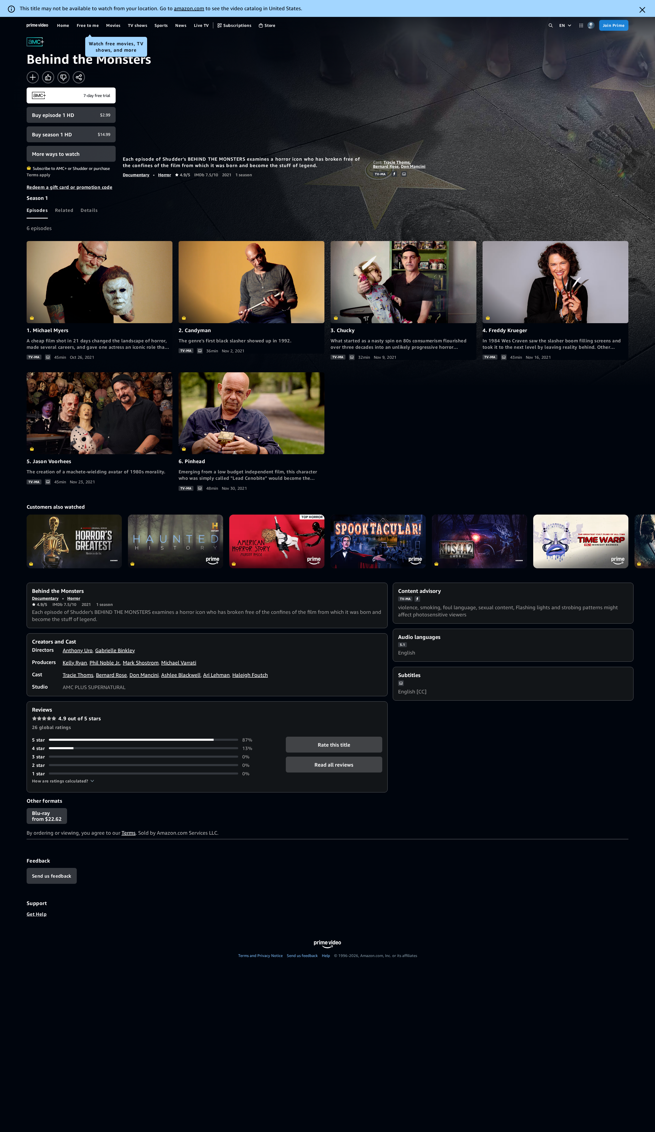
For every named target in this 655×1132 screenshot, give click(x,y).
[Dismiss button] (642, 10)
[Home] (37, 25)
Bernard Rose (386, 166)
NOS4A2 (479, 541)
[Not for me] (63, 77)
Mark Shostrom (141, 663)
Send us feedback (302, 955)
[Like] (48, 77)
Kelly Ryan (75, 663)
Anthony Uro (78, 650)
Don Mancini (413, 166)
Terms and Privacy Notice (260, 955)
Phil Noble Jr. (105, 663)
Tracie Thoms (397, 162)
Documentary (136, 174)
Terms (129, 833)
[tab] (37, 210)
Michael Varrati (178, 663)
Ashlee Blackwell (181, 675)
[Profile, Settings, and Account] (591, 25)
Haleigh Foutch (250, 675)
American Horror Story (276, 541)
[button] (63, 781)
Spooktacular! (378, 541)
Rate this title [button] (334, 744)
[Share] (79, 77)
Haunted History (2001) (175, 541)
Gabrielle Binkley (115, 650)
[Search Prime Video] (551, 25)
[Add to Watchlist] (33, 77)
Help (326, 955)
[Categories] (581, 25)
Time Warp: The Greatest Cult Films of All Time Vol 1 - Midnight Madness (580, 541)
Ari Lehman (216, 675)
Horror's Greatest (74, 541)
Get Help (37, 914)
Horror (164, 174)
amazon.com (189, 8)
